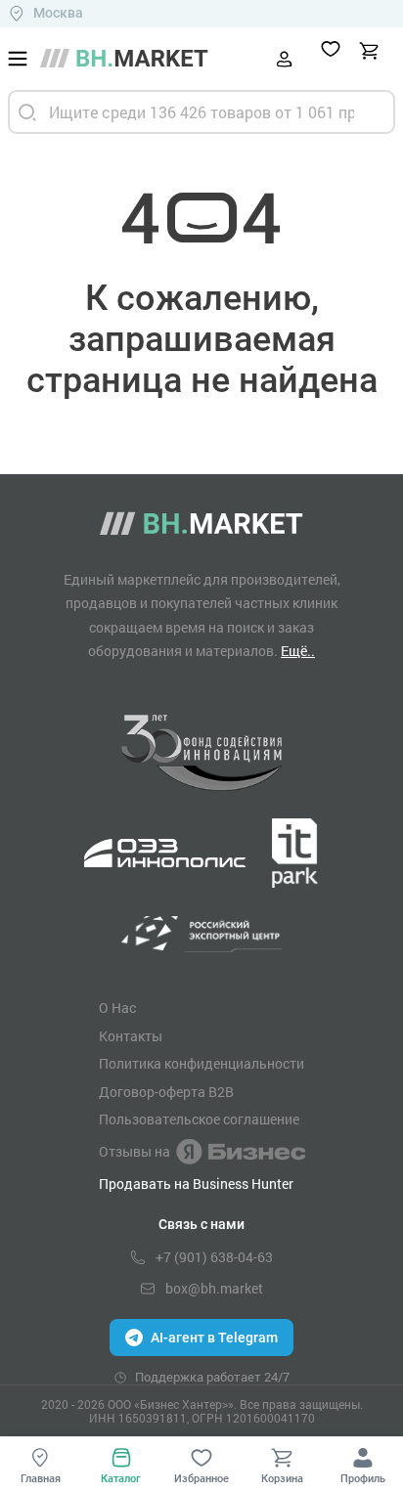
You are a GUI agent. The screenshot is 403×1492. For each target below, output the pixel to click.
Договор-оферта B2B (166, 1092)
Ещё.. (298, 650)
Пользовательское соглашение (199, 1119)
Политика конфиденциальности (201, 1064)
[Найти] (27, 112)
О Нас (117, 1008)
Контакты (130, 1036)
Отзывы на (134, 1151)
